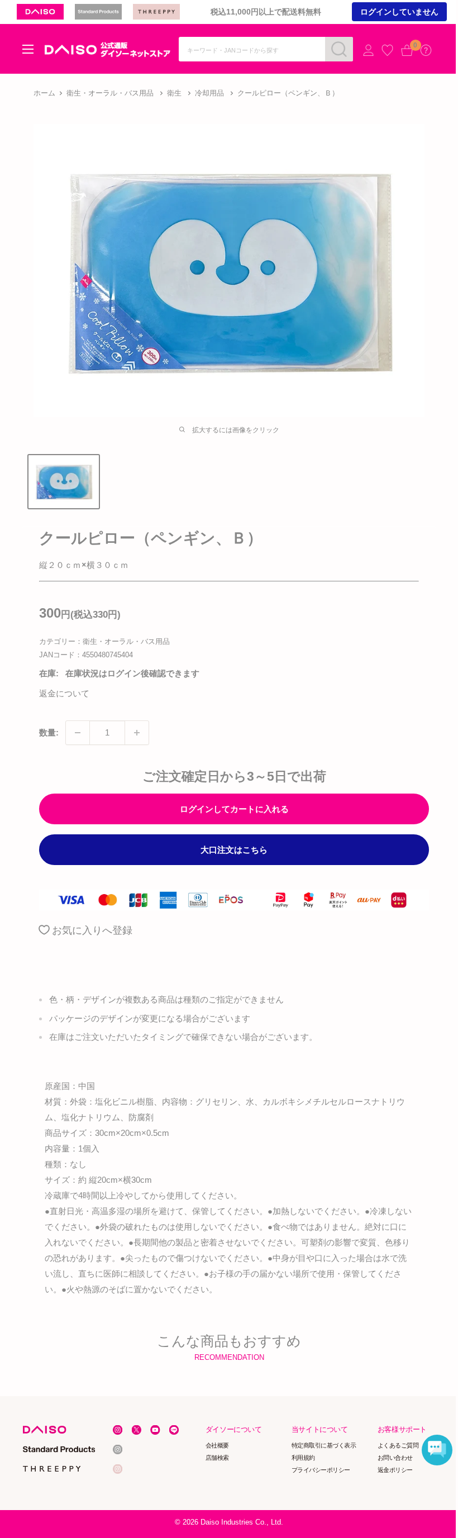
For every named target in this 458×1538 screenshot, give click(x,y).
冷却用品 (209, 93)
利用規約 (303, 1457)
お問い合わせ (395, 1457)
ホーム (44, 93)
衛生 (174, 93)
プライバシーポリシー (321, 1470)
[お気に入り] (387, 50)
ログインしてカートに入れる (234, 809)
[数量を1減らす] (77, 732)
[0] (406, 50)
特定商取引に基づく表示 (324, 1445)
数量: (49, 732)
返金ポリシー (395, 1470)
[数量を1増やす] (137, 732)
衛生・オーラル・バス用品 (110, 93)
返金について (64, 693)
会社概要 (217, 1445)
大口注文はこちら (234, 849)
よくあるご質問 (398, 1445)
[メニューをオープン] (28, 49)
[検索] (339, 49)
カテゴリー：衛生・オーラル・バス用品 (104, 641)
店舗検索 (217, 1457)
